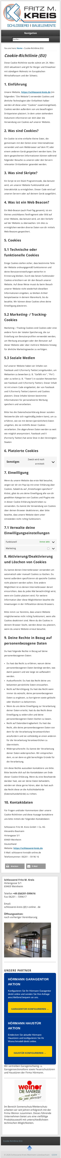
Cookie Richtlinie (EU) (12, 1141)
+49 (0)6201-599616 (24, 893)
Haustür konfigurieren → (30, 1053)
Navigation (30, 33)
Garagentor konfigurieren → (30, 1009)
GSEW (54, 1155)
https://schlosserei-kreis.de (36, 92)
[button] (15, 866)
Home (20, 48)
